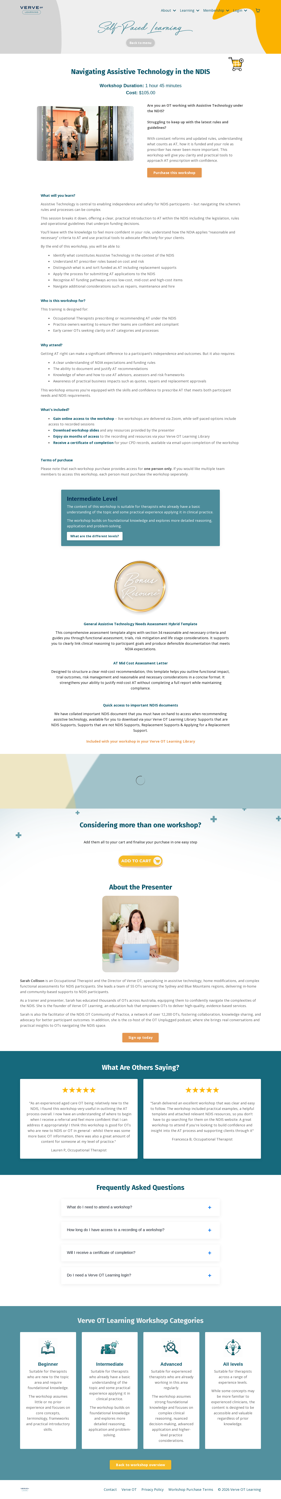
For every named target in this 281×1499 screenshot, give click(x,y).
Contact (110, 1489)
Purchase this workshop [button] (174, 172)
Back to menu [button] (140, 43)
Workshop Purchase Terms (190, 1489)
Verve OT (129, 1489)
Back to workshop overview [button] (140, 1464)
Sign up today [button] (140, 1037)
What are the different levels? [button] (94, 536)
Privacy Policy (153, 1489)
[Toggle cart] (258, 10)
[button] (174, 171)
